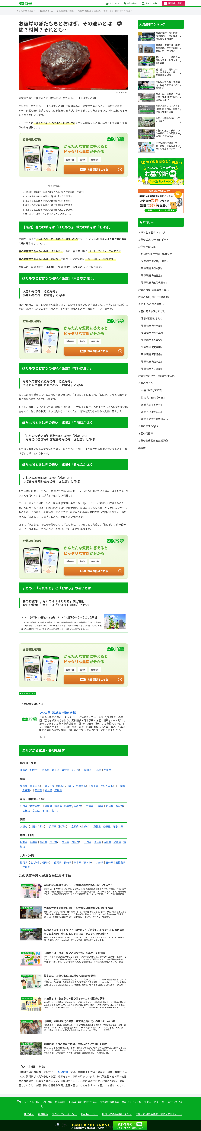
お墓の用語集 (145, 433)
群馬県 (58, 790)
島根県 (33, 842)
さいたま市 (107, 786)
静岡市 (68, 806)
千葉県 (121, 786)
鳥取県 (23, 842)
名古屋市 (35, 806)
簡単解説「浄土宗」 (152, 325)
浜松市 (77, 806)
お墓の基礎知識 (146, 246)
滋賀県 (97, 826)
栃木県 (48, 790)
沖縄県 (26, 867)
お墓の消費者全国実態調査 (153, 440)
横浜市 (61, 786)
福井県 (55, 810)
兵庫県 (52, 826)
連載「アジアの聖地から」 (155, 419)
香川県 (107, 842)
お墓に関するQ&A (148, 426)
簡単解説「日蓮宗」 (152, 368)
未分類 (142, 447)
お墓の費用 (132, 3)
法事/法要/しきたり (152, 318)
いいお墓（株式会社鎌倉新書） (58, 713)
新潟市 (119, 806)
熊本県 (77, 862)
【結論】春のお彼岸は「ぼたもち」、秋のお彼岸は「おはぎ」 (55, 191)
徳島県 (97, 842)
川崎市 (70, 786)
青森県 (45, 770)
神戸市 (62, 826)
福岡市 (45, 862)
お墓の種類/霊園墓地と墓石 (153, 290)
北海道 (23, 770)
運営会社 (29, 1114)
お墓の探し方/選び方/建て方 (156, 254)
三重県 (89, 806)
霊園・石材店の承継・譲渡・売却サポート (159, 1114)
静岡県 (58, 806)
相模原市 (81, 786)
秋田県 (87, 770)
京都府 (75, 826)
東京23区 (35, 786)
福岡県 (23, 862)
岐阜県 (48, 806)
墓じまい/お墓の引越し (151, 304)
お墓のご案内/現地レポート (153, 239)
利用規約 (43, 1114)
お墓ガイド (114, 3)
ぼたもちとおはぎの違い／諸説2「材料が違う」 (48, 200)
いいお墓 (63, 1072)
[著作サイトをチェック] (40, 736)
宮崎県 (109, 862)
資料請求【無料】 (175, 3)
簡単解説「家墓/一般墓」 (155, 261)
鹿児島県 (120, 862)
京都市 (84, 826)
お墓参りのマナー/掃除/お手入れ (156, 376)
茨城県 (38, 790)
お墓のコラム (145, 383)
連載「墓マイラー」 (152, 404)
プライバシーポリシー (64, 1114)
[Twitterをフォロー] (44, 736)
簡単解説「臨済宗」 (152, 361)
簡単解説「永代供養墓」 (154, 282)
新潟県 (109, 806)
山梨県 (99, 806)
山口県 (87, 842)
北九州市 (35, 862)
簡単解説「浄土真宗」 (153, 333)
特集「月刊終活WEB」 (153, 397)
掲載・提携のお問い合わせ (117, 1114)
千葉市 (26, 790)
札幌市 (33, 770)
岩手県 (55, 770)
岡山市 (53, 842)
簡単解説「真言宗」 (152, 340)
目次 (49, 185)
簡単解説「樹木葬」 (152, 268)
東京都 (23, 786)
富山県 (36, 810)
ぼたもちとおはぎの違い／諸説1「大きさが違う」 (49, 196)
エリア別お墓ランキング (151, 232)
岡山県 (43, 842)
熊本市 (87, 862)
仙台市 (75, 770)
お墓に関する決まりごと (151, 311)
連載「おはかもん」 (152, 411)
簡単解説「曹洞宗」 (152, 354)
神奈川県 (50, 786)
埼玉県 (94, 786)
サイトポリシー (89, 1114)
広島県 (65, 842)
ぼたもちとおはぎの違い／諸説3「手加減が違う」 (49, 205)
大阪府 (23, 826)
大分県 (99, 862)
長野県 (26, 810)
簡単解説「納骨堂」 (152, 275)
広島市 (75, 842)
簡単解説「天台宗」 (152, 347)
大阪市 (33, 826)
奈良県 (107, 826)
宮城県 (65, 770)
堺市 (41, 826)
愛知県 (23, 806)
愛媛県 (117, 842)
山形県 (97, 770)
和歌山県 (118, 826)
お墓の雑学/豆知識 (29, 693)
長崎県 (67, 862)
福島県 (107, 770)
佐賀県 (57, 862)
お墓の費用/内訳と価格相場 (153, 297)
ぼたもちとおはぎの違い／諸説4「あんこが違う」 (49, 209)
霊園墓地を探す (152, 3)
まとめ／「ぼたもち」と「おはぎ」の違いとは (48, 214)
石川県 (45, 810)
